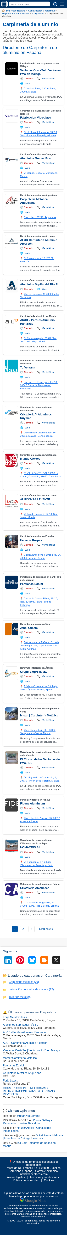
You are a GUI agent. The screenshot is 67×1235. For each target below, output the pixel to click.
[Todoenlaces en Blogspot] (44, 960)
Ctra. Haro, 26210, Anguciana (40, 217)
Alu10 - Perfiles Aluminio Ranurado (24, 1032)
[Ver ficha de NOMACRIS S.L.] (11, 845)
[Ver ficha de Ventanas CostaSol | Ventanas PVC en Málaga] (11, 68)
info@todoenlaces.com (34, 1174)
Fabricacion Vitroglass (35, 117)
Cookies (49, 1180)
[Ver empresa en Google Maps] (33, 1200)
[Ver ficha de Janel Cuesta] (11, 629)
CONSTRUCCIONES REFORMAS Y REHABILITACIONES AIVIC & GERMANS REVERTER (29, 1091)
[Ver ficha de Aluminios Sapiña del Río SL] (11, 285)
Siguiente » (46, 928)
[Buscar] (55, 4)
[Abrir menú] (62, 4)
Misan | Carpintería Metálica (39, 715)
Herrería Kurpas (31, 540)
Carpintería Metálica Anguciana (22, 1073)
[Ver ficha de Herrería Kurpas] (11, 541)
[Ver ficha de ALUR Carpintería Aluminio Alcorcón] (11, 241)
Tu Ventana (27, 367)
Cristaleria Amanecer (34, 888)
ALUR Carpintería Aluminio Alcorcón (25, 1042)
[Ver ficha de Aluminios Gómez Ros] (11, 159)
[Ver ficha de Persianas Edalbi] (11, 582)
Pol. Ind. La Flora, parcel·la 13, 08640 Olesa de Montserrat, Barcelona (39, 385)
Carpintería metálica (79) (24, 981)
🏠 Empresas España (13, 10)
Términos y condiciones (44, 1177)
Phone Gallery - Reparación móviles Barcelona (27, 1122)
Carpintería (38, 13)
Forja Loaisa (10, 1080)
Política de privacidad (26, 1180)
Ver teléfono (48, 78)
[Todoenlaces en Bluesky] (32, 960)
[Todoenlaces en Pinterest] (20, 960)
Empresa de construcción (15, 13)
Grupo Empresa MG (33, 671)
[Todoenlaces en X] (56, 960)
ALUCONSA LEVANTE (35, 499)
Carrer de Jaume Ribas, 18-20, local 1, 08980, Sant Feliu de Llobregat (39, 601)
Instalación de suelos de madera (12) (31, 989)
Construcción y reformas (41, 10)
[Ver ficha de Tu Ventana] (11, 365)
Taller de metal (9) (20, 997)
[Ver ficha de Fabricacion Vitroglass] (11, 116)
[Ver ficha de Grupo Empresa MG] (11, 673)
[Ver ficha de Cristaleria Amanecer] (11, 889)
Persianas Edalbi (31, 584)
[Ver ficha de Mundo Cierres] (11, 460)
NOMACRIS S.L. (31, 847)
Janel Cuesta (29, 628)
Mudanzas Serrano (28, 1115)
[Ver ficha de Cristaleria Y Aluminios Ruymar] (11, 412)
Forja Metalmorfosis (15, 1017)
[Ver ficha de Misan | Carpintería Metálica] (11, 714)
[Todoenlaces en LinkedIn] (8, 960)
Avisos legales (16, 1177)
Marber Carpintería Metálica (20, 1057)
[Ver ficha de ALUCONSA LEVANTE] (11, 500)
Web (27, 83)
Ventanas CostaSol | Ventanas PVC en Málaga (31, 1050)
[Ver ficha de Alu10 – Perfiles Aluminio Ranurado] (11, 321)
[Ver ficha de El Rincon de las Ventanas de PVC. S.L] (11, 757)
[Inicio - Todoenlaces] (4, 4)
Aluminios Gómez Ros (35, 158)
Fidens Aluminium (32, 803)
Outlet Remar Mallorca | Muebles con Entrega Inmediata (33, 1137)
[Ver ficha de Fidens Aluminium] (11, 805)
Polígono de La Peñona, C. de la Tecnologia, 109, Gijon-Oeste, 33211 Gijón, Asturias (40, 645)
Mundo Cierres (30, 458)
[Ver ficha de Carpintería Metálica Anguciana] (11, 200)
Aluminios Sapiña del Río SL (39, 284)
